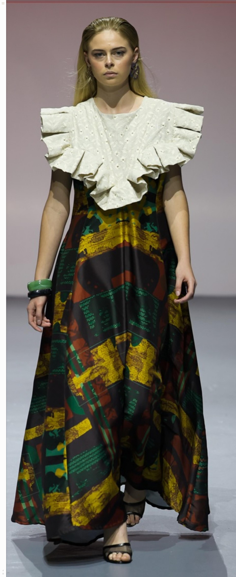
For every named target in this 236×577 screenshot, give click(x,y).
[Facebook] (3, 571)
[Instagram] (3, 574)
